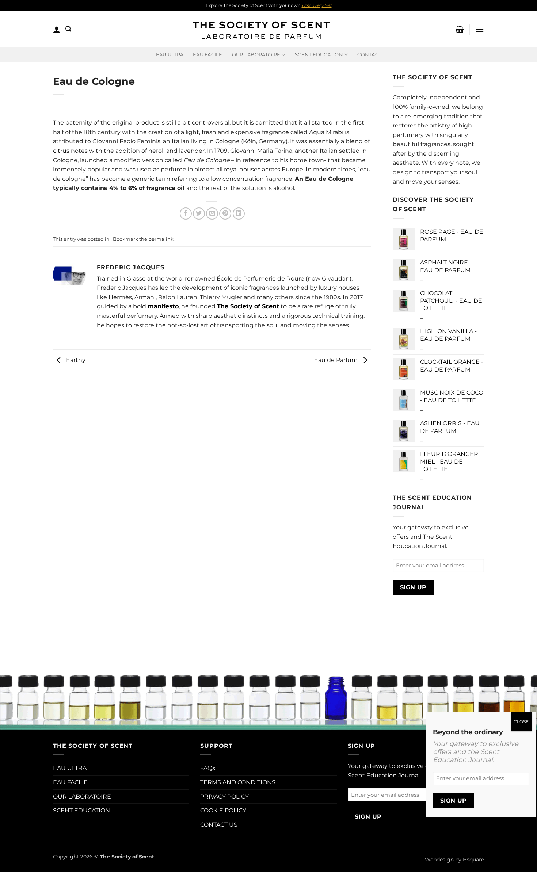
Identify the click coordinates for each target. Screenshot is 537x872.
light (192, 132)
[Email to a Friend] (212, 213)
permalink (161, 239)
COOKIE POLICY (223, 810)
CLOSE (521, 721)
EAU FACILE (207, 54)
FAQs (207, 768)
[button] (56, 29)
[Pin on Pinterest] (225, 213)
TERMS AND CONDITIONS (237, 782)
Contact (369, 54)
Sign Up (413, 587)
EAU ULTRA (169, 54)
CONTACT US (218, 824)
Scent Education (319, 54)
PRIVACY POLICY (224, 796)
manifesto (163, 306)
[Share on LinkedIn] (239, 213)
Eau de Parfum (336, 360)
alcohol (283, 187)
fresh (209, 132)
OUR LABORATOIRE (82, 796)
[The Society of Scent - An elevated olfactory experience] (260, 29)
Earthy (75, 360)
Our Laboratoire (256, 54)
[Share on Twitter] (199, 213)
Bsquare (473, 859)
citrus (62, 150)
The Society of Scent (248, 306)
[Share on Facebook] (186, 213)
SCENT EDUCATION (81, 810)
